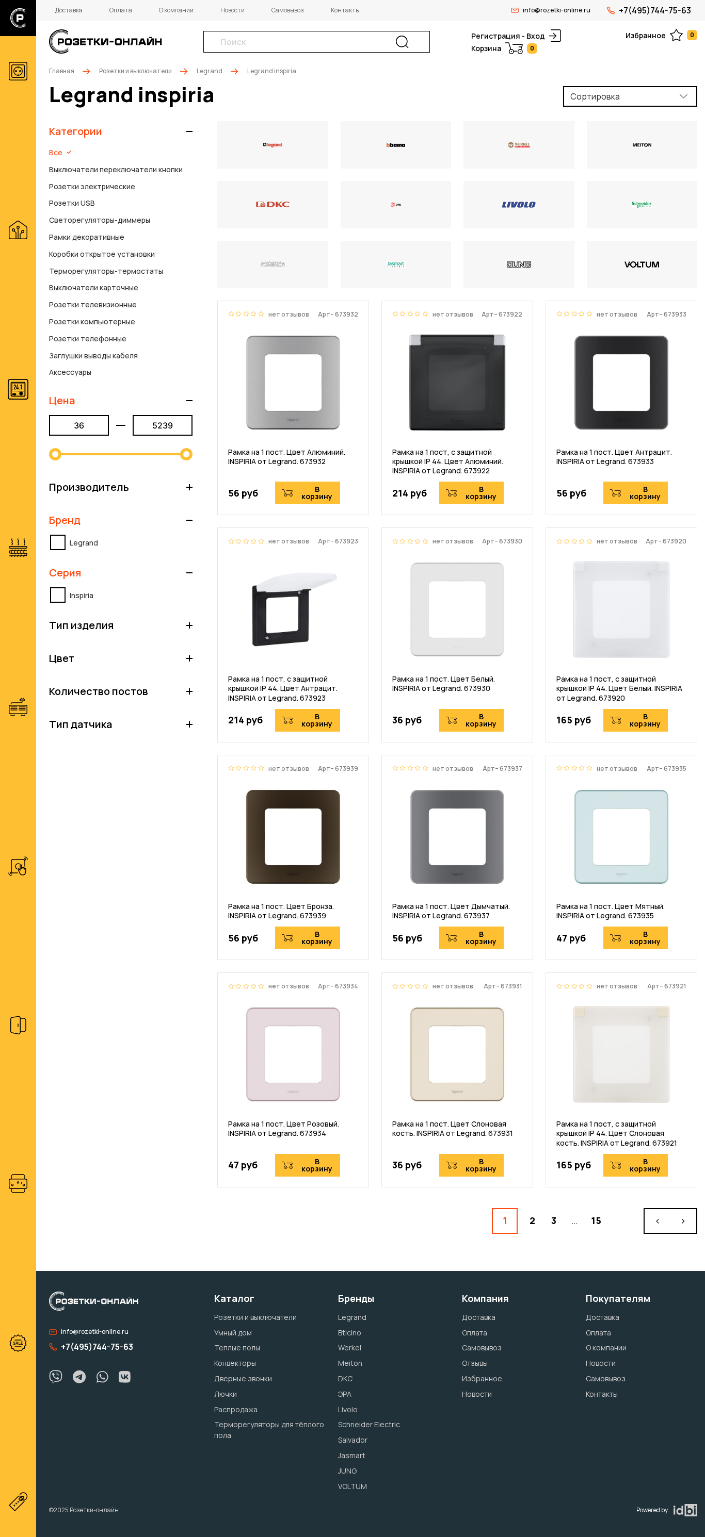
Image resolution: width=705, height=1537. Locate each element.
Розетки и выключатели (135, 71)
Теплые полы (237, 1347)
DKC (345, 1378)
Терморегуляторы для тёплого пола (269, 1429)
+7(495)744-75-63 (655, 10)
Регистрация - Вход (508, 36)
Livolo (348, 1409)
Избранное (660, 35)
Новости (232, 10)
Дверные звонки (243, 1378)
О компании (176, 10)
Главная (61, 71)
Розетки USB (72, 203)
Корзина (502, 48)
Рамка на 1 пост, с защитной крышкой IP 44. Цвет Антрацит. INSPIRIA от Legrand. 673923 (283, 688)
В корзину (316, 492)
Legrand (209, 71)
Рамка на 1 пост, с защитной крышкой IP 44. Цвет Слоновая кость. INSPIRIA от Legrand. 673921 (616, 1133)
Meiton (350, 1363)
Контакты (345, 10)
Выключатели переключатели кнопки (116, 169)
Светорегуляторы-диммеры (99, 220)
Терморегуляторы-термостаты (106, 271)
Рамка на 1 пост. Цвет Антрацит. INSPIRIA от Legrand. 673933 (614, 457)
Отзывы (475, 1363)
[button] (121, 131)
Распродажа (236, 1409)
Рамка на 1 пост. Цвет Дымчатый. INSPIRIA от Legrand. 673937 (451, 911)
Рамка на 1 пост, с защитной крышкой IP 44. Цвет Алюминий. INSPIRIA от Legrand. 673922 (447, 461)
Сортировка (595, 96)
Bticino (349, 1332)
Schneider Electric (369, 1424)
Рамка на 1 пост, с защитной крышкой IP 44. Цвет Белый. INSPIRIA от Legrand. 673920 (619, 688)
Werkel (349, 1347)
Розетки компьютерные (92, 321)
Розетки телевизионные (93, 304)
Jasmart (351, 1455)
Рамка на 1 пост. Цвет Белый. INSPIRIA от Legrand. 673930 (443, 683)
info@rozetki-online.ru (556, 10)
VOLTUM (352, 1486)
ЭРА (344, 1394)
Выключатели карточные (93, 287)
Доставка (69, 10)
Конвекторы (235, 1363)
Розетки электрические (92, 186)
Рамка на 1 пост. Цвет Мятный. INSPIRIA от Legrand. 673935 (610, 911)
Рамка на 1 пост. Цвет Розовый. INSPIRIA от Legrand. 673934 (283, 1128)
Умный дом (233, 1332)
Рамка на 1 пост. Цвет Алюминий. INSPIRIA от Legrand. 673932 (286, 457)
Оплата (120, 10)
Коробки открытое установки (102, 254)
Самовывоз (287, 10)
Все (55, 152)
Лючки (225, 1394)
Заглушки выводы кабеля (93, 355)
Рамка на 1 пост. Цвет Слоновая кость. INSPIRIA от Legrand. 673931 (452, 1128)
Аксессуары (70, 372)
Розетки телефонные (87, 338)
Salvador (352, 1440)
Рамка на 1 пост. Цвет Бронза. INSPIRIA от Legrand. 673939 (281, 911)
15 (596, 1220)
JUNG (347, 1471)
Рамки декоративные (86, 237)
